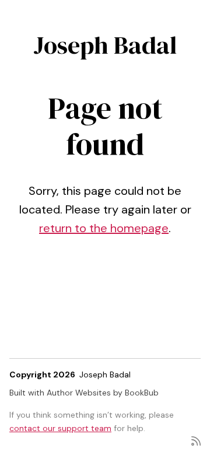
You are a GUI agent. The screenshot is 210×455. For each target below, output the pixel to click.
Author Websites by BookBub (103, 392)
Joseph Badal (105, 45)
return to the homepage (104, 228)
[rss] (196, 440)
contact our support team (60, 428)
